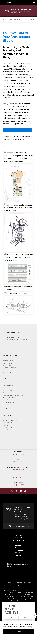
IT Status (18, 538)
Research (18, 545)
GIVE (4, 378)
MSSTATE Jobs (18, 540)
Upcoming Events (8, 402)
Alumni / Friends (10, 356)
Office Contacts (7, 427)
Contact (7, 415)
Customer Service (9, 580)
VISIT (5, 346)
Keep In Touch (7, 372)
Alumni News (7, 365)
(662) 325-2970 (18, 462)
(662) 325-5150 (18, 485)
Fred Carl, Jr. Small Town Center (12, 337)
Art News (5, 393)
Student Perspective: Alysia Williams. (17, 130)
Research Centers (11, 332)
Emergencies (18, 535)
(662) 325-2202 (18, 454)
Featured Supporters (9, 368)
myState (9, 3)
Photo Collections (8, 400)
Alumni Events (7, 363)
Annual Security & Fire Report (23, 582)
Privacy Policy (18, 627)
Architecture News (8, 391)
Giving (18, 555)
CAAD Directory (7, 423)
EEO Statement (20, 580)
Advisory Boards (8, 361)
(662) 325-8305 (18, 469)
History (5, 370)
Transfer (25, 617)
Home (5, 19)
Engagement (18, 550)
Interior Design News (9, 397)
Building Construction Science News (14, 395)
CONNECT (6, 408)
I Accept (18, 632)
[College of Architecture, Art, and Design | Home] (18, 11)
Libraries (18, 548)
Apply (11, 617)
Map (4, 425)
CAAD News (8, 385)
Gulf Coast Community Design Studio (14, 339)
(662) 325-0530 (18, 477)
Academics (18, 543)
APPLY (5, 436)
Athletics (18, 553)
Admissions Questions (10, 420)
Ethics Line (29, 580)
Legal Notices (9, 582)
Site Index (6, 429)
